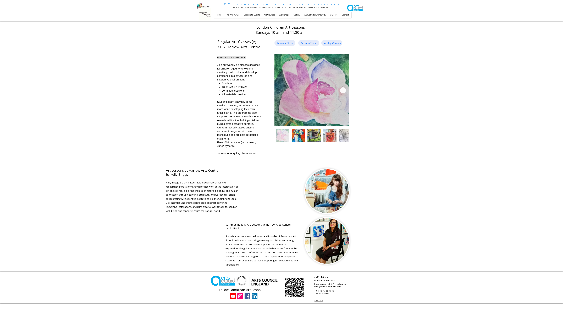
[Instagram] (240, 296)
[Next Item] (343, 90)
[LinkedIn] (254, 296)
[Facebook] (247, 296)
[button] (269, 15)
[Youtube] (233, 296)
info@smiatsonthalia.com (327, 287)
